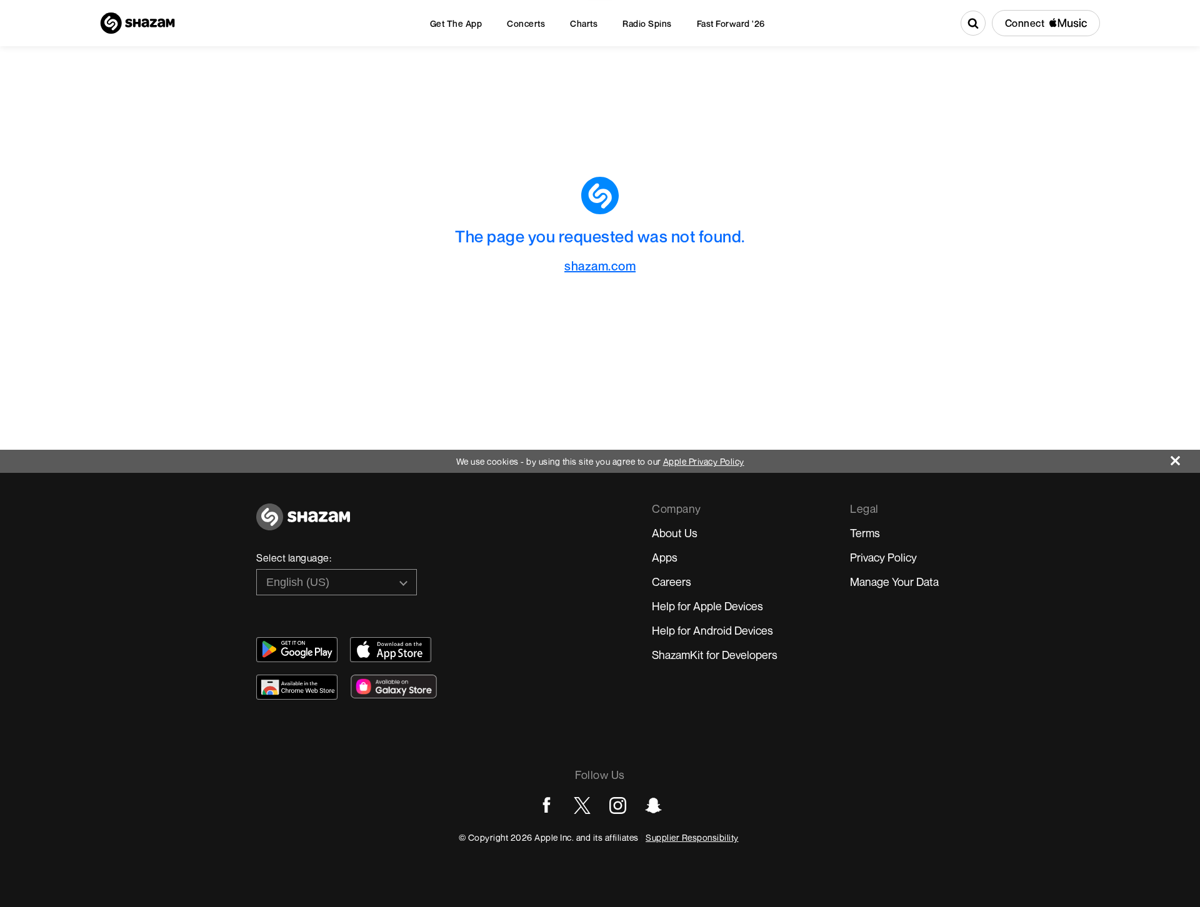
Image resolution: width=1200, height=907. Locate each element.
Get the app (456, 23)
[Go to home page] (303, 524)
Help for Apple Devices (707, 606)
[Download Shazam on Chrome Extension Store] (297, 687)
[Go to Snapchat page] (653, 805)
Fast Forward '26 (731, 23)
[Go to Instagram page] (617, 805)
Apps (665, 557)
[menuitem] (456, 23)
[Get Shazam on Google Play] (297, 649)
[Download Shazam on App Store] (390, 649)
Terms (865, 533)
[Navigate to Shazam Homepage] (137, 23)
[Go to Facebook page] (546, 805)
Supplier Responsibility (692, 837)
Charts (584, 23)
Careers (671, 581)
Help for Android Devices (712, 630)
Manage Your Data (894, 581)
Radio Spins (647, 23)
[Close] (1185, 457)
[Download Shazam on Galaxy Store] (394, 686)
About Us (675, 533)
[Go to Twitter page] (582, 805)
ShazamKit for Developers (715, 655)
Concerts (526, 23)
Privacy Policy (883, 557)
